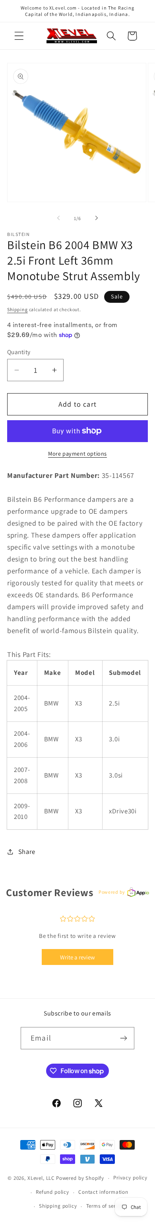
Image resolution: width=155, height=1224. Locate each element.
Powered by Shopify (80, 1178)
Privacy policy (130, 1177)
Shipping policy (58, 1206)
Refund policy (52, 1192)
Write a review (77, 957)
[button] (19, 36)
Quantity (19, 352)
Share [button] (26, 851)
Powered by (112, 892)
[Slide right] (96, 218)
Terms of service (105, 1206)
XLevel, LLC (41, 1178)
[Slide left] (58, 218)
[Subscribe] (123, 1038)
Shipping (17, 309)
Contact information (103, 1192)
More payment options (77, 453)
